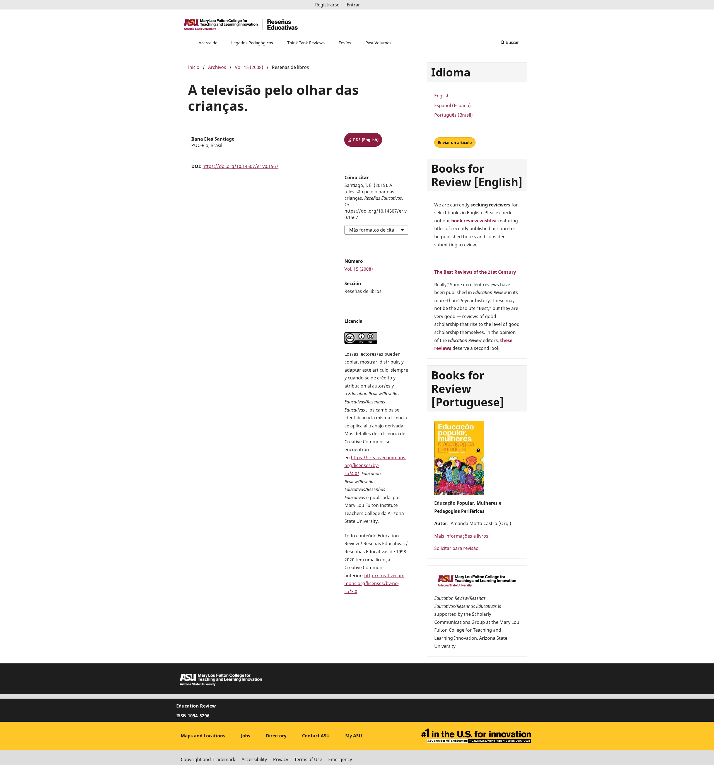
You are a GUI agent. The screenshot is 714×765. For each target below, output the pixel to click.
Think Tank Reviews (306, 42)
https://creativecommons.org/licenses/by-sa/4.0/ (375, 465)
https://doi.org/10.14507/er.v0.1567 (240, 166)
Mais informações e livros (461, 536)
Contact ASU (316, 736)
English (442, 96)
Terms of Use (308, 759)
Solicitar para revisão (456, 548)
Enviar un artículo (455, 142)
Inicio (193, 67)
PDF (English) (365, 139)
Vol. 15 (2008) (249, 67)
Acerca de (208, 42)
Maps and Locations (203, 736)
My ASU (353, 736)
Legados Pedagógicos (252, 42)
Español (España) (452, 105)
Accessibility (254, 759)
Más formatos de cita (371, 230)
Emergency (340, 759)
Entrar (353, 5)
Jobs (245, 736)
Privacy (280, 759)
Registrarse (327, 5)
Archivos (217, 67)
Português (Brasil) (453, 115)
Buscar (512, 42)
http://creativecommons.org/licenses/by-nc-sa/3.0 (374, 583)
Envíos (345, 42)
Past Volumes (378, 42)
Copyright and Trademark (208, 759)
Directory (276, 736)
